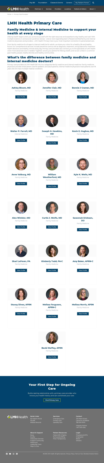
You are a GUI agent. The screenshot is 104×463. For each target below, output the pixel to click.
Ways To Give (34, 446)
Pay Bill (32, 3)
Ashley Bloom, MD (21, 88)
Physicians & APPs (82, 435)
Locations (67, 9)
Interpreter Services (36, 439)
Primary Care (57, 420)
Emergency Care (58, 418)
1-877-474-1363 (81, 427)
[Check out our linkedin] (17, 454)
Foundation (42, 3)
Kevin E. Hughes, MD (83, 131)
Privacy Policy (70, 454)
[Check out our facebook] (7, 454)
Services (49, 9)
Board (78, 439)
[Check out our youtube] (10, 454)
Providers (58, 9)
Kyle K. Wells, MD (83, 174)
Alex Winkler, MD (21, 218)
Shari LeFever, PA (21, 261)
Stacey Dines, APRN (21, 304)
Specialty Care (57, 422)
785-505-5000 (80, 422)
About (92, 9)
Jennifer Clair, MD (52, 88)
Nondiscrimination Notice (91, 454)
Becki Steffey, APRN (52, 348)
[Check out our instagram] (13, 454)
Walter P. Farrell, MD (21, 131)
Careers (69, 3)
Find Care (38, 9)
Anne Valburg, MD (21, 174)
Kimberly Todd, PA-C (52, 261)
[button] (93, 3)
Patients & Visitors (80, 9)
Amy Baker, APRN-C (83, 261)
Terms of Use (79, 454)
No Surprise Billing (59, 437)
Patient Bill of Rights (59, 435)
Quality (32, 437)
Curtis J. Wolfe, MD (52, 218)
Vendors (78, 440)
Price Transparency (59, 439)
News (32, 435)
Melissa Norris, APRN (83, 304)
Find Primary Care (52, 400)
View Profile (21, 97)
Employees (79, 437)
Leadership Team (35, 444)
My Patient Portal (82, 3)
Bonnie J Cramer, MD (83, 88)
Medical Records (35, 422)
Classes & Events (56, 3)
